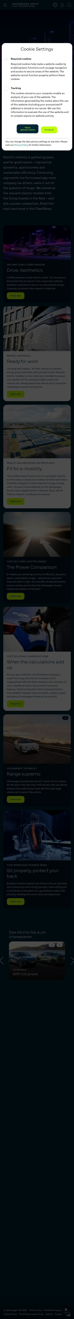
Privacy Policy (21, 145)
